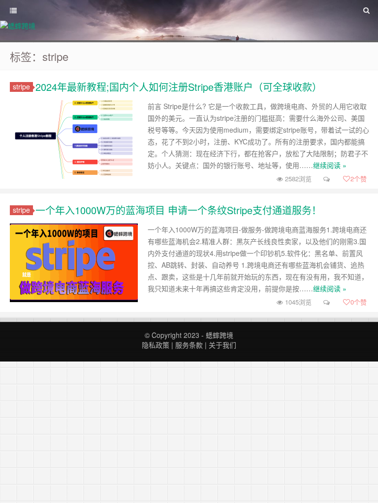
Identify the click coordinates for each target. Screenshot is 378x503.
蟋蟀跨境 (219, 335)
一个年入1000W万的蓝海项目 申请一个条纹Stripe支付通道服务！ (178, 210)
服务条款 (189, 345)
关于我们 (222, 345)
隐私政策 (155, 345)
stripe (21, 86)
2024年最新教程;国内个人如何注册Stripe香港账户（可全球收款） (178, 87)
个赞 (358, 178)
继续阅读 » (329, 165)
